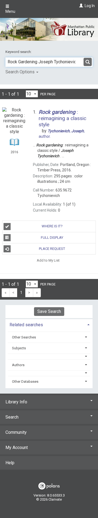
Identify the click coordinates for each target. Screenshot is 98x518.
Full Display (52, 238)
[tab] (49, 324)
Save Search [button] (49, 311)
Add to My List (48, 260)
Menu (10, 11)
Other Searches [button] (24, 337)
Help (9, 462)
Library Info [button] (16, 401)
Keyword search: (18, 52)
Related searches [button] (26, 324)
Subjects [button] (19, 348)
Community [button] (16, 432)
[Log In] (80, 6)
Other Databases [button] (25, 381)
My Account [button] (16, 447)
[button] (49, 356)
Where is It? (52, 226)
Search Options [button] (20, 71)
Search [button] (12, 417)
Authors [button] (18, 365)
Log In (90, 6)
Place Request (52, 249)
